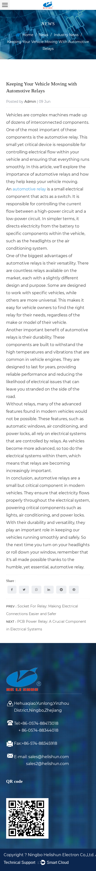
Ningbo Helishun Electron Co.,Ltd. (61, 854)
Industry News (66, 35)
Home (28, 35)
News (43, 35)
